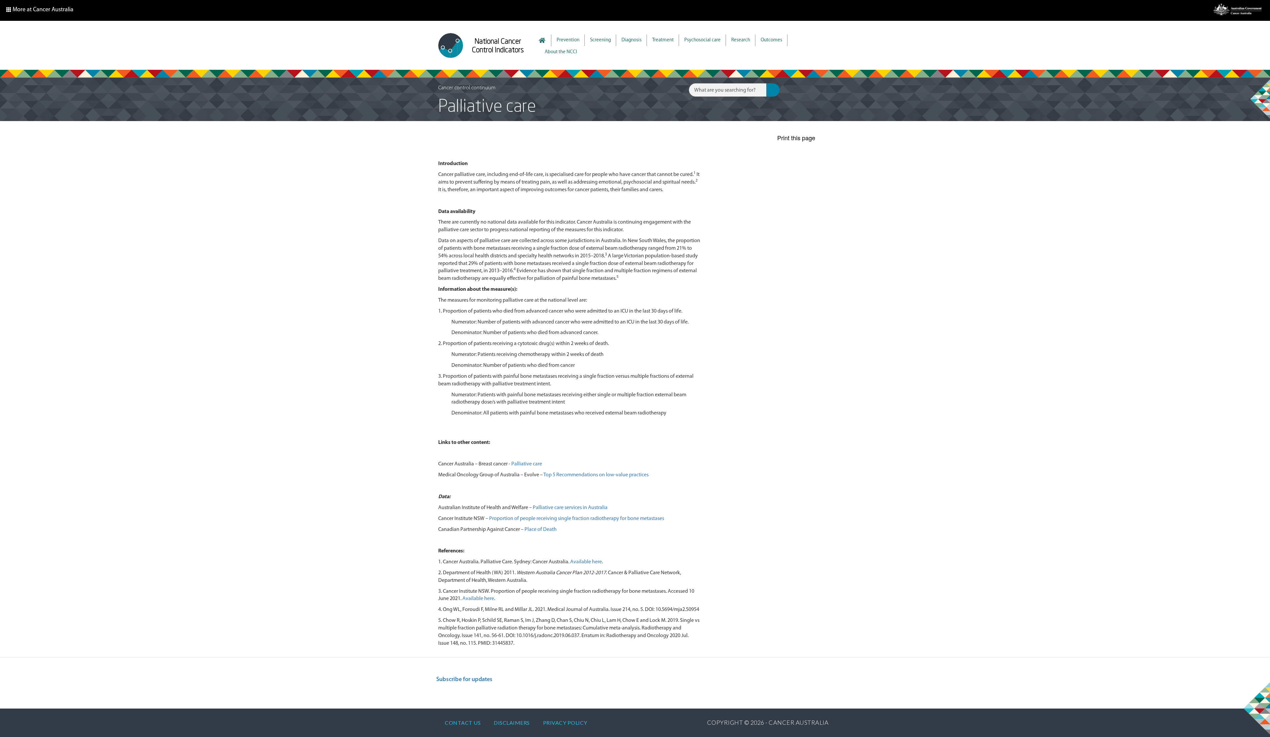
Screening (600, 40)
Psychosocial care (702, 40)
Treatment (663, 40)
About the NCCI (561, 52)
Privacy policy (565, 722)
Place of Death (541, 529)
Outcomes (771, 40)
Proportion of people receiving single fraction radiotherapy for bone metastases (576, 518)
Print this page (796, 137)
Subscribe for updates (464, 680)
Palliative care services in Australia (570, 507)
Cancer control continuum (466, 88)
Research (740, 40)
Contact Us (463, 722)
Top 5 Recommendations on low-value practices (596, 475)
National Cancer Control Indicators (498, 45)
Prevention (568, 40)
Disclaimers (512, 722)
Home (545, 40)
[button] (39, 10)
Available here (586, 562)
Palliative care (526, 464)
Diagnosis (631, 40)
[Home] (450, 45)
